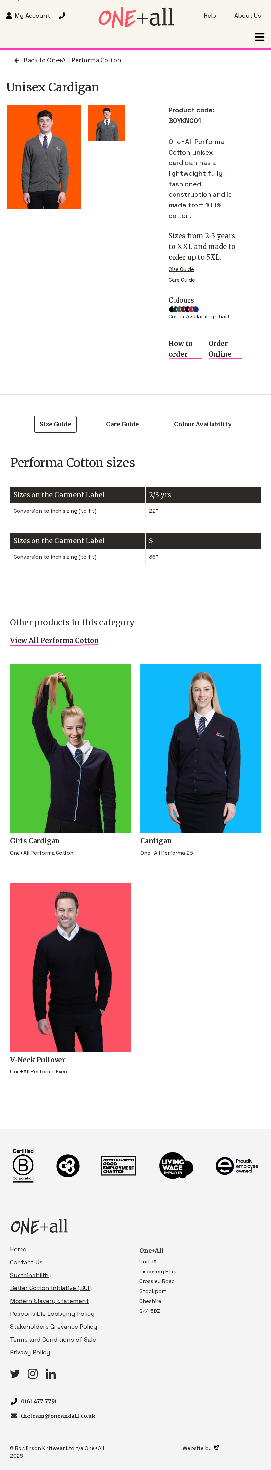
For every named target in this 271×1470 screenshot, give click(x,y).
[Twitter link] (15, 1376)
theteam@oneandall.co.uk (58, 1416)
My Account (32, 15)
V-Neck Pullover (37, 1060)
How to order (181, 348)
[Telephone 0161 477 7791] (62, 15)
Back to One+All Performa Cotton (72, 60)
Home (18, 1249)
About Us (247, 15)
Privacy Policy (30, 1352)
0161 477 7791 (39, 1401)
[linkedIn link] (51, 1376)
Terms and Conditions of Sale (53, 1339)
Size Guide (181, 269)
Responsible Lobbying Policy (52, 1313)
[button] (260, 37)
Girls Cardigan (34, 841)
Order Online (220, 348)
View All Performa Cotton (54, 640)
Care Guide (182, 279)
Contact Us (26, 1262)
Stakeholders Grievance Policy (53, 1326)
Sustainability (30, 1275)
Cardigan (155, 841)
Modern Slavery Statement (49, 1301)
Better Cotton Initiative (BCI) (51, 1288)
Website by (198, 1448)
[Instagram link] (33, 1376)
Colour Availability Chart (199, 316)
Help (210, 15)
